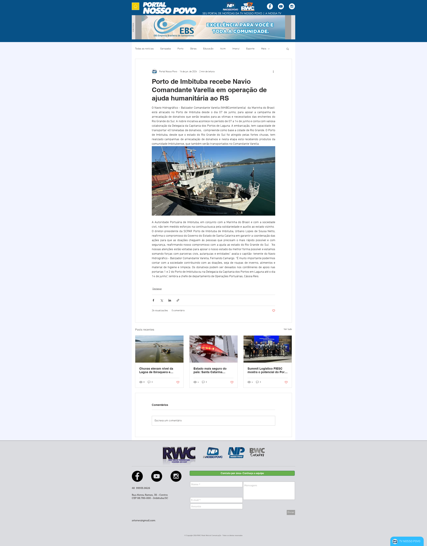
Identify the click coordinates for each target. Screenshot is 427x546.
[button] (287, 48)
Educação (208, 48)
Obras (193, 48)
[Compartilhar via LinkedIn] (169, 300)
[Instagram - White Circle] (292, 6)
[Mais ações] (273, 72)
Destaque (157, 289)
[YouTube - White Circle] (281, 6)
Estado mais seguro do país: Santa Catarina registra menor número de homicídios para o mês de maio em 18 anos (212, 370)
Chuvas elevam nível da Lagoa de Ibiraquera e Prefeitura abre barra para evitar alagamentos (157, 370)
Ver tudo (288, 329)
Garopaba (165, 48)
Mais (263, 48)
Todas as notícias (144, 48)
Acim (223, 48)
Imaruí (236, 48)
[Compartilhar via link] (177, 300)
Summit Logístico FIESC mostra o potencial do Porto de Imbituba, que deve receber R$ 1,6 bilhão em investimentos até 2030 (267, 370)
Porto (180, 48)
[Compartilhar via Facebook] (153, 300)
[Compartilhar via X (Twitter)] (161, 300)
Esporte (250, 48)
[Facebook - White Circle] (270, 6)
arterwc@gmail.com (143, 520)
